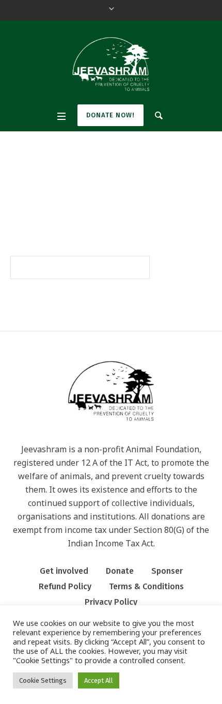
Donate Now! (110, 115)
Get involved (64, 571)
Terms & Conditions (146, 586)
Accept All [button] (98, 680)
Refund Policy (65, 586)
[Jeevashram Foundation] (111, 64)
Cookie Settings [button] (43, 680)
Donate (120, 571)
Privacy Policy (111, 602)
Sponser (167, 571)
